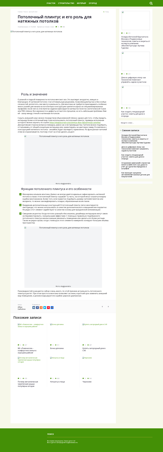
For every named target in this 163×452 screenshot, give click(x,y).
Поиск (50, 434)
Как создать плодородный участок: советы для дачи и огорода (132, 157)
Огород (93, 3)
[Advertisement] (63, 407)
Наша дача (68, 441)
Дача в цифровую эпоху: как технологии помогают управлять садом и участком (135, 149)
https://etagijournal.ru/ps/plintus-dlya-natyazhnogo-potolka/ (75, 122)
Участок (51, 3)
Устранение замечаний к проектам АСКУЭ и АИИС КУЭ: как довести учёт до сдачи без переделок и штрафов (135, 166)
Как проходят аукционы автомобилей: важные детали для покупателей (135, 175)
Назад (107, 12)
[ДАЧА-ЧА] (28, 3)
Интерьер (81, 3)
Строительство (66, 3)
